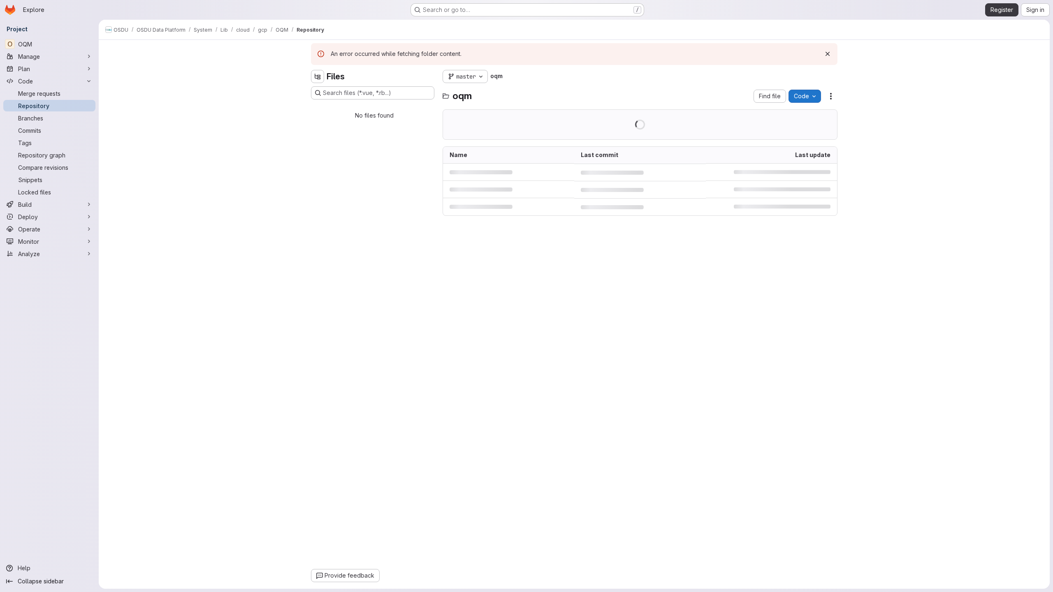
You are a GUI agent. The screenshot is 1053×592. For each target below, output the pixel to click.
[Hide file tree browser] (317, 76)
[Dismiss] (828, 54)
